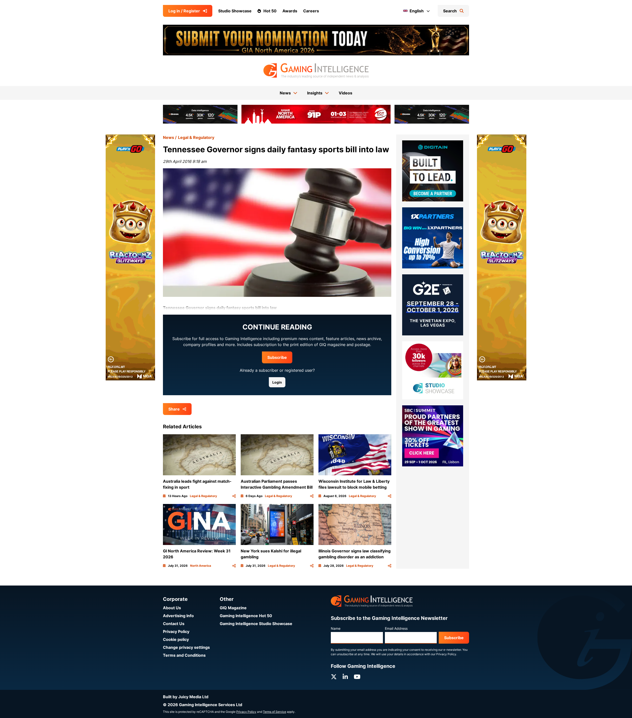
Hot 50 (269, 10)
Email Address (396, 628)
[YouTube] (357, 677)
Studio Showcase (235, 10)
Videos (345, 92)
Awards (289, 10)
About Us (172, 607)
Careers (311, 10)
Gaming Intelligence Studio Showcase (256, 623)
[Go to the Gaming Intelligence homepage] (315, 70)
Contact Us (173, 623)
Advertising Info (178, 615)
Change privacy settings (186, 647)
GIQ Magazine (233, 607)
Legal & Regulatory (196, 137)
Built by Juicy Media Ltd (185, 696)
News (168, 137)
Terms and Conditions (184, 655)
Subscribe (277, 357)
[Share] (234, 496)
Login (277, 382)
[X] (334, 677)
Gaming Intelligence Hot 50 (246, 615)
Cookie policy (176, 639)
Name (335, 628)
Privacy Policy (176, 631)
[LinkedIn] (345, 677)
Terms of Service (274, 712)
